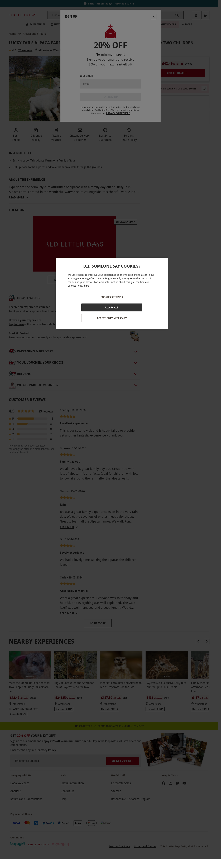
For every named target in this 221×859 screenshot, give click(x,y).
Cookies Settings (111, 297)
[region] (112, 293)
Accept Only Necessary (112, 318)
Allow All (111, 307)
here (86, 285)
